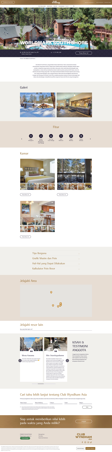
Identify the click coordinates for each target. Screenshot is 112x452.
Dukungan (61, 6)
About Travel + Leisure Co (25, 436)
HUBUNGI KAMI (107, 2)
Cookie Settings (25, 438)
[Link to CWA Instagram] (85, 442)
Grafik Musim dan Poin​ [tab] (44, 258)
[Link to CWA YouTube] (88, 442)
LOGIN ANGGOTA (99, 2)
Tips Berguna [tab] (39, 253)
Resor (55, 6)
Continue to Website (90, 448)
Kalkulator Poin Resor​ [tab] (43, 268)
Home (21, 58)
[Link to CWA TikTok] (91, 442)
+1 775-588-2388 (57, 52)
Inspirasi (49, 6)
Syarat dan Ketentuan (43, 437)
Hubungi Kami (41, 434)
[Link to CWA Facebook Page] (82, 442)
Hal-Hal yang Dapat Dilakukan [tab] (48, 263)
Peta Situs (40, 436)
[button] (60, 305)
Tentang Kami (42, 6)
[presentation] (22, 105)
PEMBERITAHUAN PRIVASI (26, 434)
